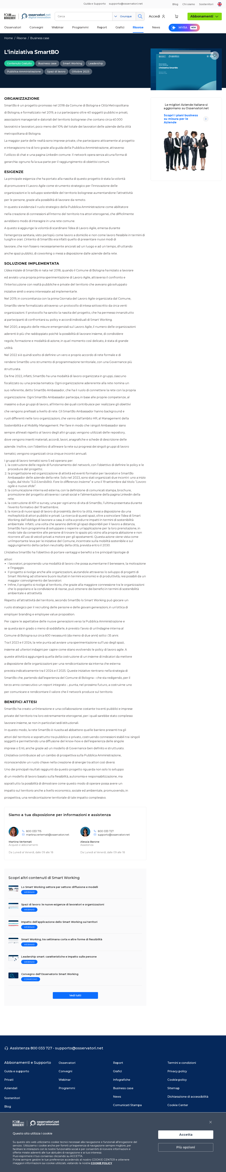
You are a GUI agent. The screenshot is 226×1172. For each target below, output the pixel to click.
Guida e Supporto (95, 3)
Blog (175, 4)
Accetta (185, 1135)
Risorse (21, 38)
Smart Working (72, 63)
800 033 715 (33, 831)
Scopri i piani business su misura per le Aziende (181, 119)
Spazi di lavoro (56, 71)
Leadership (95, 63)
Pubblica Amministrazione (24, 71)
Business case (39, 38)
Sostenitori (206, 4)
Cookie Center (177, 1105)
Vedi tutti (75, 995)
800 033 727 (106, 831)
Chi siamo (188, 4)
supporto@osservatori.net (114, 834)
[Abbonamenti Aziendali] (206, 119)
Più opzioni (185, 1147)
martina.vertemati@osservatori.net (47, 834)
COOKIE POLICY (101, 1163)
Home (8, 38)
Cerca (140, 16)
